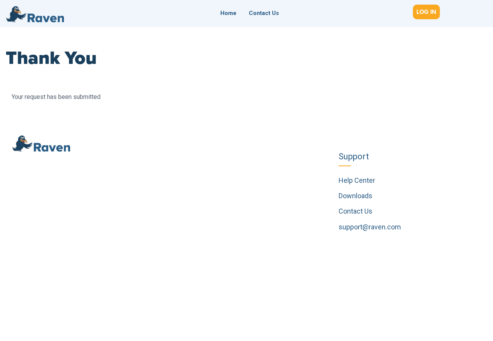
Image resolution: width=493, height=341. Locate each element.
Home (228, 13)
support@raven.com (370, 227)
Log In (426, 12)
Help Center (357, 180)
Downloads (355, 196)
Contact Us (264, 13)
